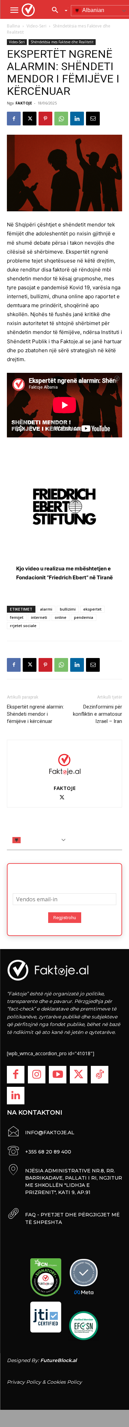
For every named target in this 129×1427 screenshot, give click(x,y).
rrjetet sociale (23, 625)
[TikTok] (99, 1074)
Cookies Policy (64, 1382)
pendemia (83, 617)
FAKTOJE (23, 102)
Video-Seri (36, 26)
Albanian (32, 840)
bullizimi (68, 609)
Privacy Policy (24, 1382)
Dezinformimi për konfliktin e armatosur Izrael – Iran (97, 714)
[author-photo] (64, 764)
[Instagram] (36, 1074)
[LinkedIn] (15, 1095)
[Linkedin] (77, 118)
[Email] (93, 118)
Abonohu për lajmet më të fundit (64, 876)
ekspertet (92, 609)
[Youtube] (57, 1074)
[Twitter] (78, 1074)
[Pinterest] (45, 118)
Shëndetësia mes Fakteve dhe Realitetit (62, 42)
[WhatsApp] (61, 118)
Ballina (13, 26)
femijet (16, 617)
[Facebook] (14, 118)
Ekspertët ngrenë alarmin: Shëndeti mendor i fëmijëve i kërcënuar (35, 714)
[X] (29, 118)
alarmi (46, 609)
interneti (39, 617)
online (60, 617)
